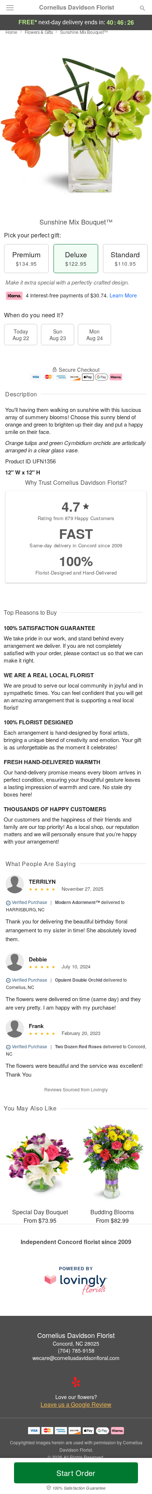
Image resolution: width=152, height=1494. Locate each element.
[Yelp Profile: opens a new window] (76, 1382)
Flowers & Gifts (39, 32)
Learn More (123, 295)
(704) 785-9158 (76, 1350)
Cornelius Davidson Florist (76, 7)
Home (11, 32)
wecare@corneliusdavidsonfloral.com (76, 1357)
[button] (136, 1477)
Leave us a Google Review (76, 1405)
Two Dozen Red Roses (78, 1046)
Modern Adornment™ (77, 902)
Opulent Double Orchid (78, 979)
